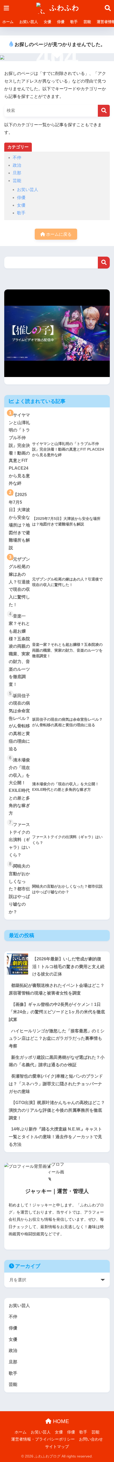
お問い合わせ (91, 1439)
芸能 (87, 22)
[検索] (104, 111)
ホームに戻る (58, 234)
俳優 (60, 22)
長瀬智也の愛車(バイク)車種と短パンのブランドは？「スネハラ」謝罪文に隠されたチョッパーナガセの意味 (56, 1083)
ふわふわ (63, 7)
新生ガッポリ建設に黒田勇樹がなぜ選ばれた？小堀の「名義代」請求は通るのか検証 (56, 1061)
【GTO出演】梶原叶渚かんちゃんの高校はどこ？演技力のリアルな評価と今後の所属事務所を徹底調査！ (57, 1110)
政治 (17, 165)
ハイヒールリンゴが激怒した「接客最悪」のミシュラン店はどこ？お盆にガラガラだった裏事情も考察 (56, 1038)
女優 (47, 22)
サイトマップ (57, 1447)
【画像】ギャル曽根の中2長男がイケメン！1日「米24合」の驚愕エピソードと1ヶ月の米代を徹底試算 (57, 1012)
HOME (60, 1421)
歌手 (74, 22)
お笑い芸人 (28, 22)
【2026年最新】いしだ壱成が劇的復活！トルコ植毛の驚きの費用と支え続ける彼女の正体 (68, 966)
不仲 (17, 157)
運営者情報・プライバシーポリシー (43, 1439)
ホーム (8, 22)
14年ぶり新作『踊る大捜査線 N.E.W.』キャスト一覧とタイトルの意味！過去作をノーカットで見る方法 (55, 1136)
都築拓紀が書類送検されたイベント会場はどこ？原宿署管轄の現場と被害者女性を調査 (56, 989)
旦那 (17, 173)
